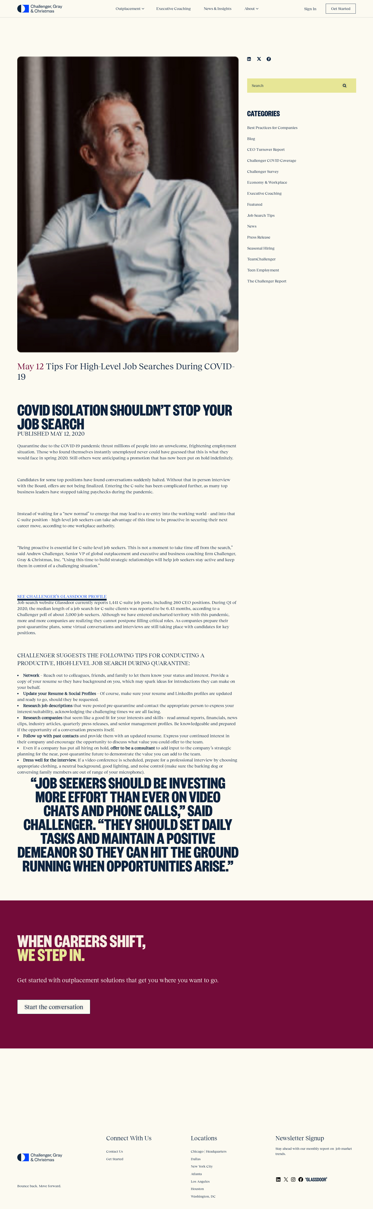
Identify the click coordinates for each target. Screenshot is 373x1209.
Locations (204, 1138)
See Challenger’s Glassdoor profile (62, 596)
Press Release (258, 237)
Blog (251, 139)
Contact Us (114, 1151)
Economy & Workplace (267, 182)
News (251, 226)
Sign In (310, 9)
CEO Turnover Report (266, 149)
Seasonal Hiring (261, 248)
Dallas (196, 1159)
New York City (202, 1166)
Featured (254, 204)
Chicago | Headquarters (208, 1151)
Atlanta (196, 1174)
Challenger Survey (263, 171)
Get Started (340, 8)
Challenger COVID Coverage (271, 160)
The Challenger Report (266, 281)
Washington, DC (203, 1196)
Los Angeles (200, 1181)
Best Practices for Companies (272, 128)
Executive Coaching (264, 193)
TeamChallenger (261, 259)
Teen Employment (263, 270)
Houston (197, 1189)
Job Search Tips (261, 215)
